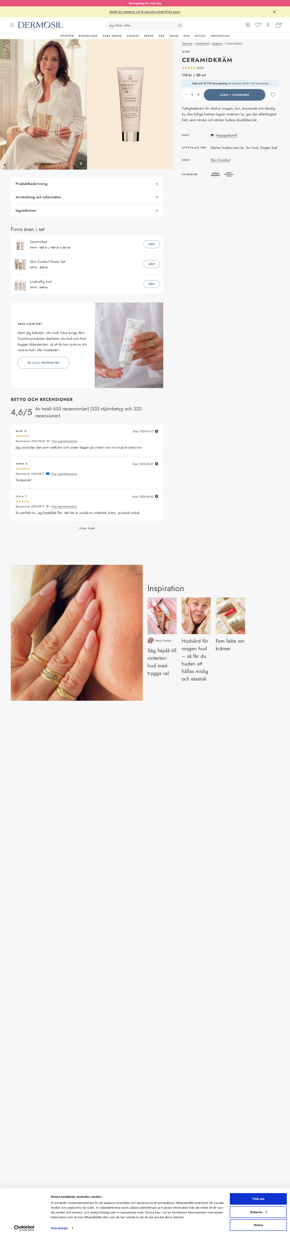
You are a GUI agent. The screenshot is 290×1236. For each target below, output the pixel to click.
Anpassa (256, 1211)
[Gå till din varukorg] (278, 24)
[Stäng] (274, 12)
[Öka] (198, 94)
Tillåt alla (258, 1199)
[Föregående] (43, 104)
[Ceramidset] (21, 244)
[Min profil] (267, 24)
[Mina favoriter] (257, 24)
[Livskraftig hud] (21, 284)
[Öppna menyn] (12, 25)
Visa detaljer (59, 1228)
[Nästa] (130, 104)
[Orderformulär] (248, 24)
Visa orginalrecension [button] (65, 441)
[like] (273, 94)
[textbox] (192, 94)
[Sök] (180, 25)
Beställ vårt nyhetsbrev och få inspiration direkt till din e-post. (145, 12)
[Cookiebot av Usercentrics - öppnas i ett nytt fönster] (24, 1228)
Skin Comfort (220, 159)
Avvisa (258, 1225)
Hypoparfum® (226, 135)
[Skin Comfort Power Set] (21, 264)
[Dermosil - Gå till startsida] (40, 25)
